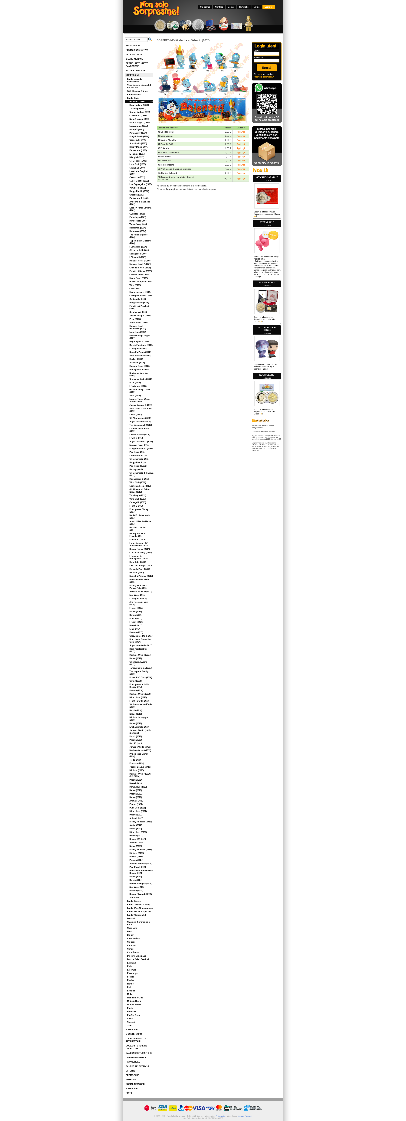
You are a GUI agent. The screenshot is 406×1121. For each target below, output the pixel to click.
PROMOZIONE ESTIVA (137, 50)
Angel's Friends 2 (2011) (141, 441)
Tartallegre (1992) (137, 108)
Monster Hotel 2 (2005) (140, 264)
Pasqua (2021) (136, 794)
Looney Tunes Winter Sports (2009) (139, 400)
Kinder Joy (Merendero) (138, 904)
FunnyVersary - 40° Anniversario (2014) (138, 544)
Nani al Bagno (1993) (139, 122)
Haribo (130, 984)
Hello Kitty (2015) (137, 562)
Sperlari (131, 1022)
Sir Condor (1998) (138, 161)
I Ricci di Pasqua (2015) (140, 565)
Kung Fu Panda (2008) (140, 352)
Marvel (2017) (135, 625)
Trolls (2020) (135, 760)
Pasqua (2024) (136, 860)
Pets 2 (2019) (135, 736)
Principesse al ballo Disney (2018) (139, 685)
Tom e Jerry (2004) (138, 224)
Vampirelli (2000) (137, 188)
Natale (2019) (135, 723)
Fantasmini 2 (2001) (138, 198)
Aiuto (257, 7)
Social (231, 7)
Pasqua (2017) (136, 632)
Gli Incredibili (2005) (139, 250)
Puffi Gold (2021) (137, 808)
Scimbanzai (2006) (138, 312)
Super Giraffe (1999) (139, 181)
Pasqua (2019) (136, 740)
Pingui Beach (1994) (139, 136)
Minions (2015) (136, 572)
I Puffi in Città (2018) (139, 701)
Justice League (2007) (140, 315)
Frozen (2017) (136, 622)
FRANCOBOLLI (133, 1062)
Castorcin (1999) (137, 177)
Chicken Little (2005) (139, 275)
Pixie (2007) (135, 319)
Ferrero (130, 977)
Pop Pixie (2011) (137, 452)
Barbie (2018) (135, 710)
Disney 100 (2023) (137, 839)
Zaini (129, 1025)
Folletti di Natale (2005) (140, 271)
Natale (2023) (135, 846)
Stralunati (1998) (137, 168)
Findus (130, 980)
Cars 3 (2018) (135, 681)
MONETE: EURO (134, 1034)
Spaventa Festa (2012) (140, 486)
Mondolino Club (135, 998)
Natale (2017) (135, 658)
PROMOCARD (132, 1075)
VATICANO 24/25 (134, 54)
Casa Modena (133, 938)
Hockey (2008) (136, 359)
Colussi (131, 942)
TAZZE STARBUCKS (135, 70)
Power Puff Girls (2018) (140, 677)
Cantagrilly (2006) (137, 299)
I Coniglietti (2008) (138, 348)
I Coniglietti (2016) (138, 598)
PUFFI (129, 1093)
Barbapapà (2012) (137, 469)
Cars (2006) (134, 288)
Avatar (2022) (135, 825)
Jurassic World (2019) (140, 747)
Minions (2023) (136, 853)
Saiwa (130, 1018)
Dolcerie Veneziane (136, 956)
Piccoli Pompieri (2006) (140, 281)
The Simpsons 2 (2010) (140, 425)
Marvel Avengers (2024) (140, 883)
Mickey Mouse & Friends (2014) (137, 534)
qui (260, 74)
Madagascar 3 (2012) (139, 479)
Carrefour (131, 945)
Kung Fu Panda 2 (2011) (141, 448)
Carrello (268, 7)
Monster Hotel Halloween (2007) (137, 327)
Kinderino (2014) (137, 539)
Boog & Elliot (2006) (139, 302)
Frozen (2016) (136, 608)
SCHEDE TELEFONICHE (138, 1066)
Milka (129, 994)
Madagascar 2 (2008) (139, 369)
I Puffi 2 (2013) (136, 506)
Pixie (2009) (135, 382)
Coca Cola (132, 928)
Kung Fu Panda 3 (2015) (141, 576)
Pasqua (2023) (136, 835)
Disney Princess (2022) (140, 822)
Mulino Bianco (134, 1005)
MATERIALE (132, 1029)
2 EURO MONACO (134, 59)
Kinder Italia (133, 98)
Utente (257, 51)
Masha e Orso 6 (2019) (140, 750)
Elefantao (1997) (137, 154)
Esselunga (132, 973)
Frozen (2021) (136, 804)
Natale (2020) (135, 790)
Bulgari (130, 935)
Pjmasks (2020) (136, 763)
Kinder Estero (134, 901)
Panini (130, 1008)
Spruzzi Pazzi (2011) (139, 445)
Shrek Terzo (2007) (138, 322)
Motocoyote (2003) (138, 221)
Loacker (131, 991)
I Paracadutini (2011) (139, 455)
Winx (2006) (135, 285)
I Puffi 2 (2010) (136, 438)
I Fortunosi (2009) (138, 386)
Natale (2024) (135, 876)
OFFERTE (130, 1071)
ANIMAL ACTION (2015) (140, 591)
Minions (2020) (136, 770)
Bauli (129, 931)
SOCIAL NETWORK (135, 1084)
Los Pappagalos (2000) (140, 184)
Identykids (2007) (137, 332)
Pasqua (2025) (136, 890)
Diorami (131, 918)
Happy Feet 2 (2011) (138, 462)
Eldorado (131, 970)
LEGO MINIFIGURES (136, 1057)
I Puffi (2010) (135, 414)
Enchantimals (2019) (139, 727)
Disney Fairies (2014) (139, 549)
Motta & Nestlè (134, 1001)
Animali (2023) (136, 842)
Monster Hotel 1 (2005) (140, 261)
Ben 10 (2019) (135, 743)
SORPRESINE (132, 75)
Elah (129, 966)
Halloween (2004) (137, 231)
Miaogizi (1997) (136, 157)
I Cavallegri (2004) (138, 247)
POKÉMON (131, 1080)
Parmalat (131, 1011)
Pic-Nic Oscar (134, 1015)
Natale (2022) (135, 829)
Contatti (219, 7)
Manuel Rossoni (245, 1116)
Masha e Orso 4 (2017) (140, 655)
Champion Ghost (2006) (140, 295)
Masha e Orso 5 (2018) (140, 694)
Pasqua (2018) (136, 690)
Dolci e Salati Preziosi (138, 959)
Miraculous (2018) (138, 697)
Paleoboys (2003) (137, 217)
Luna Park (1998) (137, 164)
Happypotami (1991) (139, 105)
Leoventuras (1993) (138, 126)
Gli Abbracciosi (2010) (140, 418)
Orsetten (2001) (136, 195)
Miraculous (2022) (138, 832)
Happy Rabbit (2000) (139, 191)
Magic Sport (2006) (138, 278)
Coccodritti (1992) (138, 115)
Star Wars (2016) (137, 595)
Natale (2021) (135, 797)
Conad (130, 949)
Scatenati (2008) (137, 362)
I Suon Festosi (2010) (139, 434)
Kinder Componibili (137, 915)
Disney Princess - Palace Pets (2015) (138, 586)
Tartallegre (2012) (137, 495)
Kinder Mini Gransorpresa (140, 908)
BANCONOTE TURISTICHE (139, 1053)
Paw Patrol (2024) (137, 867)
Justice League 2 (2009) (140, 405)
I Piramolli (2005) (137, 257)
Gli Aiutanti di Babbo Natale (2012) (139, 490)
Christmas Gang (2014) (140, 552)
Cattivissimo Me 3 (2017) (141, 636)
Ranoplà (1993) (136, 129)
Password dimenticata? (264, 77)
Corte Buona (133, 952)
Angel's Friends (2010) (140, 421)
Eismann (131, 963)
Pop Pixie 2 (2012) (138, 466)
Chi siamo (205, 7)
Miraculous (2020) (138, 787)
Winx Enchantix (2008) (140, 355)
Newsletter (244, 7)
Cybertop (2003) (137, 214)
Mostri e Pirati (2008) (139, 366)
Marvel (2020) (135, 783)
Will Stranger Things (137, 91)
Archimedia (221, 1116)
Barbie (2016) (135, 615)
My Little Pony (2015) (139, 569)
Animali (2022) (136, 818)
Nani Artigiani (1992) (139, 119)
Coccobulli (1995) (137, 140)
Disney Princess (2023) (140, 849)
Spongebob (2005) (138, 254)
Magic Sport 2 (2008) (139, 341)
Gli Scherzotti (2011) (139, 459)
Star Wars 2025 (136, 887)
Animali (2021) (136, 801)
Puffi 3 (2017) (135, 618)
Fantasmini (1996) (138, 150)
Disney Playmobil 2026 (140, 894)
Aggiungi (241, 132)
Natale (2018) (135, 714)
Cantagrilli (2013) (137, 502)
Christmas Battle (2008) (140, 379)
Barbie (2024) (135, 880)
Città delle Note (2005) (140, 268)
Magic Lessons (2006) (140, 292)
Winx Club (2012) (137, 482)
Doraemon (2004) (137, 228)
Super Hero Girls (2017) (140, 645)
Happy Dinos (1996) (138, 147)
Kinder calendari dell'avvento (135, 80)
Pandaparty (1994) (138, 133)
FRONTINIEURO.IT (135, 45)
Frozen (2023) (136, 856)
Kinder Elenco (134, 94)
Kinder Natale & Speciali (139, 911)
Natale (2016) (135, 611)
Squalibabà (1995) (138, 143)
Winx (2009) (135, 395)
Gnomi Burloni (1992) (139, 112)
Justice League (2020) (140, 767)
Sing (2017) (134, 629)
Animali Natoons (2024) (140, 863)
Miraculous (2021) (138, 811)
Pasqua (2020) (136, 780)
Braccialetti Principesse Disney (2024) (141, 871)
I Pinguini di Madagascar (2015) (138, 557)
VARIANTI (134, 897)
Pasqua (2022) (136, 815)
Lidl (129, 987)
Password (258, 57)
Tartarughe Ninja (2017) (140, 668)
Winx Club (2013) (137, 499)
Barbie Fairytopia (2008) (141, 345)
